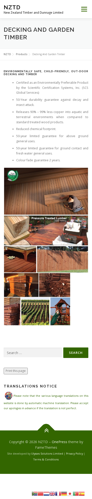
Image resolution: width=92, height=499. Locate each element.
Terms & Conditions (46, 459)
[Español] (82, 493)
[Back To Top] (46, 430)
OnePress (59, 441)
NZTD (12, 7)
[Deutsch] (64, 493)
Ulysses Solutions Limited (47, 453)
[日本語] (70, 493)
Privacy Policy (74, 453)
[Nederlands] (46, 493)
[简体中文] (40, 493)
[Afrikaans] (35, 493)
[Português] (76, 493)
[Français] (58, 493)
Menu (84, 9)
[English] (52, 493)
